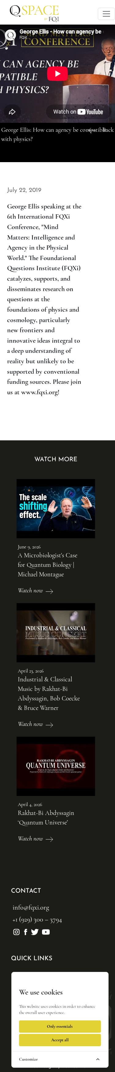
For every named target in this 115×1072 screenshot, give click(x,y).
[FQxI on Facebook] (26, 931)
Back (108, 130)
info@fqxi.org (31, 907)
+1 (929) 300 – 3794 (37, 919)
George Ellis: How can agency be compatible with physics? (53, 134)
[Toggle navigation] (106, 14)
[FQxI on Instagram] (17, 931)
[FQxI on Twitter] (35, 931)
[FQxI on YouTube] (45, 931)
